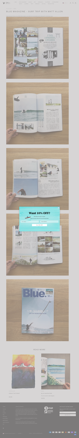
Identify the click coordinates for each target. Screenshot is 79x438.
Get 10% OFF (39, 225)
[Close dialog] (58, 208)
